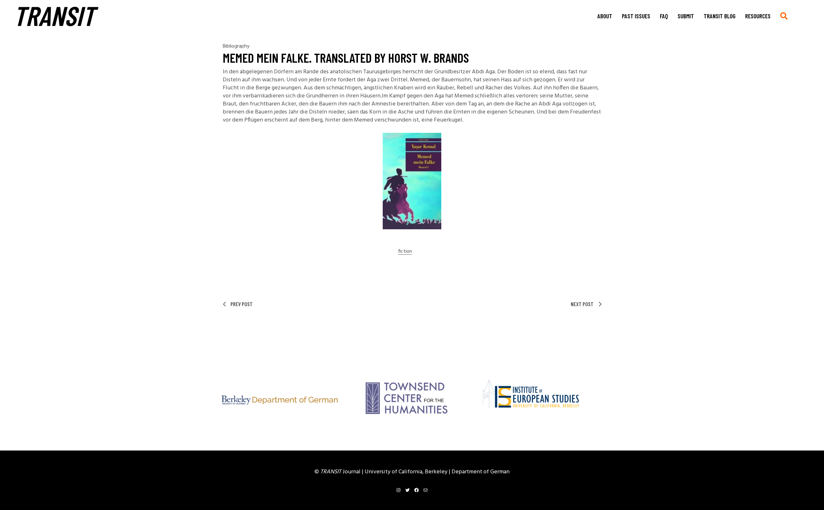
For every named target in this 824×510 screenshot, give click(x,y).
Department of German (481, 472)
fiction (405, 252)
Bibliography (236, 46)
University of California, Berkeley (407, 472)
